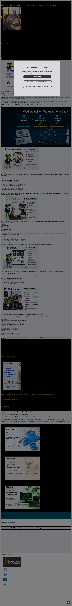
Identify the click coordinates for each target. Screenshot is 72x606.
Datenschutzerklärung (47, 92)
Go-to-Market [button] (3, 10)
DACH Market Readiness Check (7, 7)
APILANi (3, 0)
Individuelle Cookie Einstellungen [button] (37, 81)
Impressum (56, 92)
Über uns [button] (2, 17)
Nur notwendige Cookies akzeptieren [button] (37, 86)
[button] (68, 602)
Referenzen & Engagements (6, 15)
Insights (1, 16)
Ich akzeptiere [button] (37, 76)
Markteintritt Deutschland (5, 8)
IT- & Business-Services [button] (5, 12)
